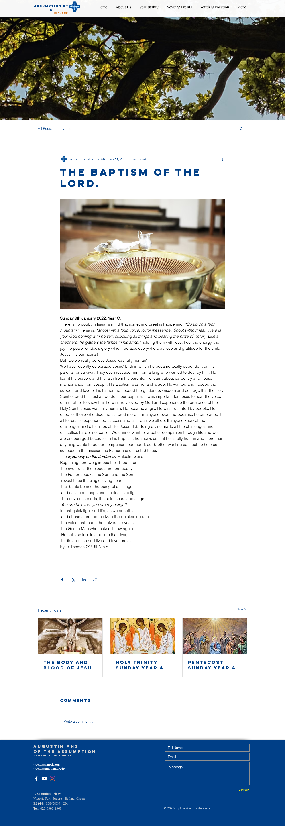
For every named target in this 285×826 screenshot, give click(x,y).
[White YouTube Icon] (44, 778)
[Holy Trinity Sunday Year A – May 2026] (142, 636)
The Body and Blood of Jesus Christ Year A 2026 (69, 665)
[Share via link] (95, 579)
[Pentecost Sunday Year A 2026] (215, 636)
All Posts (45, 128)
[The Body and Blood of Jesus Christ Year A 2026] (70, 636)
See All (242, 609)
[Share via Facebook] (62, 579)
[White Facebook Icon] (36, 778)
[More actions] (222, 159)
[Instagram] (52, 778)
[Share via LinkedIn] (84, 579)
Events (66, 128)
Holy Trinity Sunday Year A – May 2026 (142, 665)
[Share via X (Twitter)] (73, 579)
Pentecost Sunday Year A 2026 (212, 665)
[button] (241, 128)
